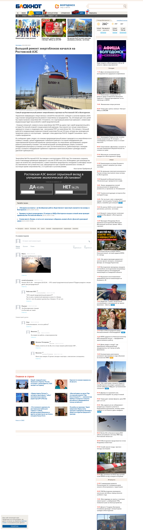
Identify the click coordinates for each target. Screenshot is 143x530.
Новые (18, 246)
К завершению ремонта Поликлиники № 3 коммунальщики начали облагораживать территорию (110, 485)
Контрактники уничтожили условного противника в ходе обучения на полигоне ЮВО (111, 355)
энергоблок (75, 228)
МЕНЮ (24, 13)
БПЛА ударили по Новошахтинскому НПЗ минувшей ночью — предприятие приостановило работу (111, 338)
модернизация (67, 228)
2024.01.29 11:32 (58, 354)
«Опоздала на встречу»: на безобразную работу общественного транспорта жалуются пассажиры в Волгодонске (53, 209)
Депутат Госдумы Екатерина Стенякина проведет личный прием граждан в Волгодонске (109, 508)
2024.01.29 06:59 (45, 333)
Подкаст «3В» (53, 16)
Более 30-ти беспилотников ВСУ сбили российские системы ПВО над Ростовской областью (110, 434)
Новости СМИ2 (20, 420)
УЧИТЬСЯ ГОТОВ (52, 13)
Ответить (24, 275)
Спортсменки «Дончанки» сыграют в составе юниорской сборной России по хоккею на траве (111, 148)
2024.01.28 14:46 (38, 280)
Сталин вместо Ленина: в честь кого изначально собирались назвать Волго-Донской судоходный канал (52, 220)
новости (27, 228)
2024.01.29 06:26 (35, 322)
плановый (48, 228)
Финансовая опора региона (110, 104)
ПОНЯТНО (14, 526)
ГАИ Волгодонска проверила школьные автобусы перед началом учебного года (109, 493)
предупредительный (57, 228)
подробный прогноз (122, 20)
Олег (38, 333)
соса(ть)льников (41, 293)
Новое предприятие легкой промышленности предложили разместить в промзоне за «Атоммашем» (111, 186)
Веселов (52, 343)
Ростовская (33, 228)
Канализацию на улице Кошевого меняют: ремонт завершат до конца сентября (110, 165)
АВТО (81, 13)
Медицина (93, 13)
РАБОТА (38, 13)
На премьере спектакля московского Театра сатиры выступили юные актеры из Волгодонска (111, 173)
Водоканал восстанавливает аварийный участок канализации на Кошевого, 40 (109, 278)
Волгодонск (20, 228)
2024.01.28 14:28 (32, 306)
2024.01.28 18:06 (51, 293)
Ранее (32, 246)
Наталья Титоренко (47, 354)
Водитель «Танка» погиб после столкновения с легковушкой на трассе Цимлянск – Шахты (110, 303)
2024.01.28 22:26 (31, 253)
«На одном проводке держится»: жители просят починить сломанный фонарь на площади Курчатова (110, 260)
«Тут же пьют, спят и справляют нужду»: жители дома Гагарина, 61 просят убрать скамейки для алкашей (111, 200)
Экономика (19, 45)
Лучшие (25, 246)
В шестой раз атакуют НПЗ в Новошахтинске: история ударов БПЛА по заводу (110, 253)
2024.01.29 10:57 (59, 343)
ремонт (43, 228)
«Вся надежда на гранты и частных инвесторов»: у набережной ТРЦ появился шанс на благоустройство (111, 500)
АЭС (38, 228)
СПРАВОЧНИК (65, 13)
